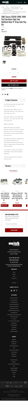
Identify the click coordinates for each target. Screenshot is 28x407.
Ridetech (14, 343)
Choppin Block (14, 370)
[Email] (5, 94)
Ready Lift (14, 354)
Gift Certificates (14, 331)
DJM (14, 376)
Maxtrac (14, 362)
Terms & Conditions (21, 391)
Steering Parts (14, 312)
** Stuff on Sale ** (14, 298)
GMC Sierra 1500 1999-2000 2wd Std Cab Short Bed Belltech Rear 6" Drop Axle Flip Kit (16, 196)
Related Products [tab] (13, 170)
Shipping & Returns (7, 391)
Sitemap (14, 282)
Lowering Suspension (14, 304)
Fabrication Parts (14, 316)
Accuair (14, 372)
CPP (14, 348)
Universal (14, 327)
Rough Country (14, 359)
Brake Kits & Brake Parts (14, 310)
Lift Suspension (14, 302)
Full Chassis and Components (14, 314)
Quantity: (14, 69)
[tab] (14, 100)
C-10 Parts (14, 318)
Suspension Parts (14, 308)
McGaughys (14, 341)
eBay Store (14, 329)
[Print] (7, 94)
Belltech (14, 339)
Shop (14, 272)
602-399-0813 (15, 260)
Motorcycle (14, 323)
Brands (14, 274)
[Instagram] (14, 290)
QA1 (14, 366)
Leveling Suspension (14, 306)
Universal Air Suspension (14, 364)
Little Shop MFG (14, 368)
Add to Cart (16, 205)
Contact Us (14, 278)
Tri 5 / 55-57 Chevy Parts (14, 321)
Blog (14, 276)
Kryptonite (14, 356)
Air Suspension (14, 300)
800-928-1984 (15, 257)
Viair (14, 374)
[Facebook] (3, 94)
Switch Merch (14, 325)
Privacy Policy (13, 391)
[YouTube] (11, 290)
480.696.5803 (15, 262)
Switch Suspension (14, 345)
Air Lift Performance (14, 350)
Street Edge (14, 352)
